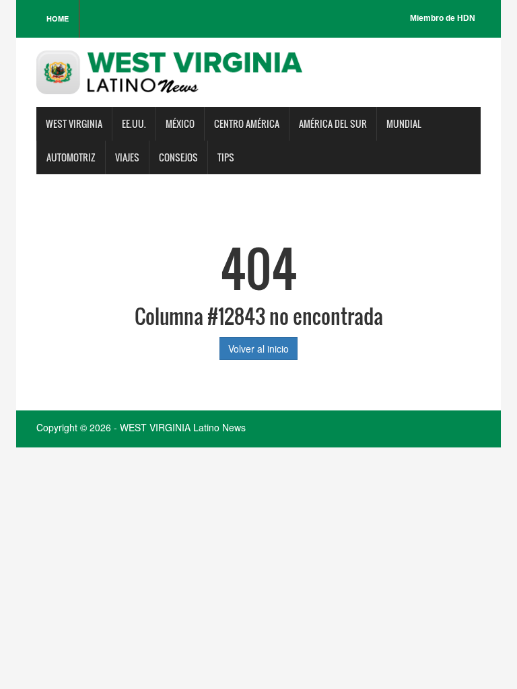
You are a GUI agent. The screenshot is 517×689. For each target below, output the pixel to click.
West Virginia (74, 123)
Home (57, 18)
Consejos (178, 157)
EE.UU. (134, 123)
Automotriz (71, 157)
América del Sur (333, 123)
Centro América (246, 123)
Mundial (403, 123)
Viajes (127, 157)
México (180, 123)
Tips (225, 157)
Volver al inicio (258, 348)
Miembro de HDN (442, 18)
